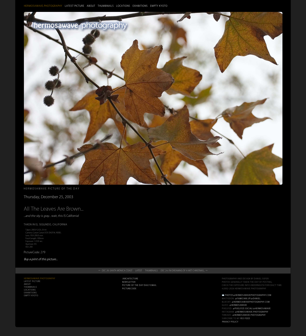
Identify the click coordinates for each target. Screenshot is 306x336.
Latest (138, 270)
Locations (123, 6)
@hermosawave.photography (251, 312)
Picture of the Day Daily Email (139, 285)
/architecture (130, 279)
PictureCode (129, 288)
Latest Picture (74, 6)
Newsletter (128, 282)
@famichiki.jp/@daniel (247, 298)
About (91, 6)
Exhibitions (140, 6)
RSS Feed (245, 318)
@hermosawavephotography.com (251, 302)
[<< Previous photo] (70, 212)
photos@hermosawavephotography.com (248, 295)
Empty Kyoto (159, 6)
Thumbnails (106, 6)
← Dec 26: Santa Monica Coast (115, 270)
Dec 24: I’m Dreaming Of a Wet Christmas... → (184, 270)
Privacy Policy (230, 322)
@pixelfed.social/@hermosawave (252, 308)
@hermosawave (238, 305)
